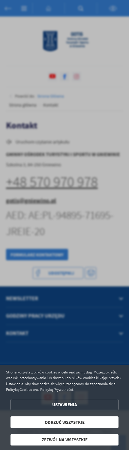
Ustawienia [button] (64, 404)
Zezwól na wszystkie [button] (65, 439)
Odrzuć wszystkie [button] (65, 422)
